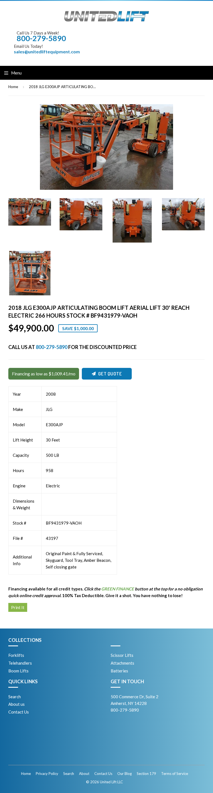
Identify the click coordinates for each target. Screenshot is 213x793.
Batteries (119, 670)
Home (13, 86)
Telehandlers (20, 662)
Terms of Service (174, 773)
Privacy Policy (47, 773)
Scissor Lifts (122, 655)
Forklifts (16, 655)
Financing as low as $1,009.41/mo (43, 373)
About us (16, 704)
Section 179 (146, 773)
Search (14, 696)
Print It (17, 607)
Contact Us (18, 711)
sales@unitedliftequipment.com (47, 51)
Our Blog (124, 773)
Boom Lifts (18, 670)
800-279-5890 (51, 347)
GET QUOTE (110, 373)
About (84, 773)
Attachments (122, 662)
